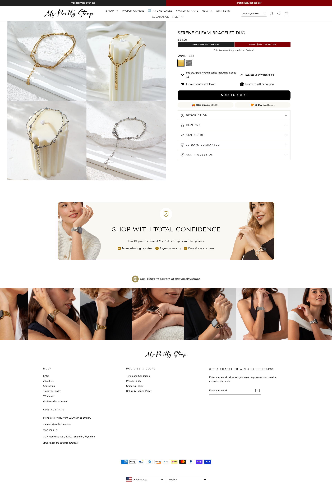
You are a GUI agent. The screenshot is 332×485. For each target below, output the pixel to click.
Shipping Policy (134, 385)
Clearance (160, 17)
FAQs (46, 375)
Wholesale (49, 395)
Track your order (52, 390)
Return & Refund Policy (138, 390)
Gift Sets (223, 10)
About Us (48, 380)
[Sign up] (257, 390)
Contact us (49, 385)
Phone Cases (163, 10)
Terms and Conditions (138, 375)
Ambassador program (55, 400)
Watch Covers (133, 10)
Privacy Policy (133, 380)
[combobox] (144, 479)
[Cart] (286, 13)
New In (207, 10)
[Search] (279, 13)
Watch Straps (187, 10)
